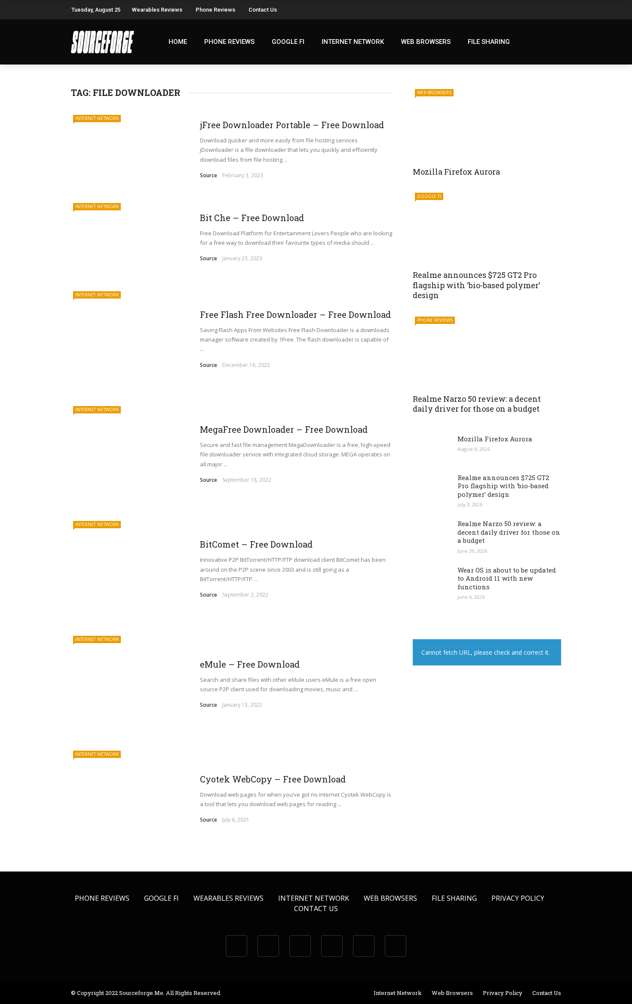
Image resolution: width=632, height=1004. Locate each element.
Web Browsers (426, 42)
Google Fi (288, 42)
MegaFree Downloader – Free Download (284, 429)
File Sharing (489, 42)
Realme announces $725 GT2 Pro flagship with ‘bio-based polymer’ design (476, 285)
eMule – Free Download (250, 664)
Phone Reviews (215, 9)
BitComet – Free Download (256, 544)
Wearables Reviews (157, 9)
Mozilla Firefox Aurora (456, 171)
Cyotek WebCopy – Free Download (273, 779)
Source (208, 175)
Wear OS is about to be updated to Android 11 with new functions (506, 578)
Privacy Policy (517, 898)
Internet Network (353, 42)
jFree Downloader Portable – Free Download (292, 124)
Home (178, 42)
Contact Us (263, 9)
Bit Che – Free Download (252, 217)
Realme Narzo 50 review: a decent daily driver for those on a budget (477, 404)
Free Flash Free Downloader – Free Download (295, 314)
